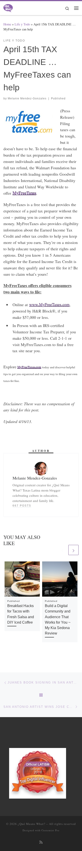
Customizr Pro (50, 830)
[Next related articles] (73, 550)
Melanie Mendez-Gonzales (27, 98)
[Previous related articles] (62, 550)
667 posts (22, 505)
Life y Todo (22, 24)
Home (7, 24)
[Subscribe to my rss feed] (41, 842)
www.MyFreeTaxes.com (49, 304)
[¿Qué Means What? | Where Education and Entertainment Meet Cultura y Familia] (8, 7)
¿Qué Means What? (31, 824)
